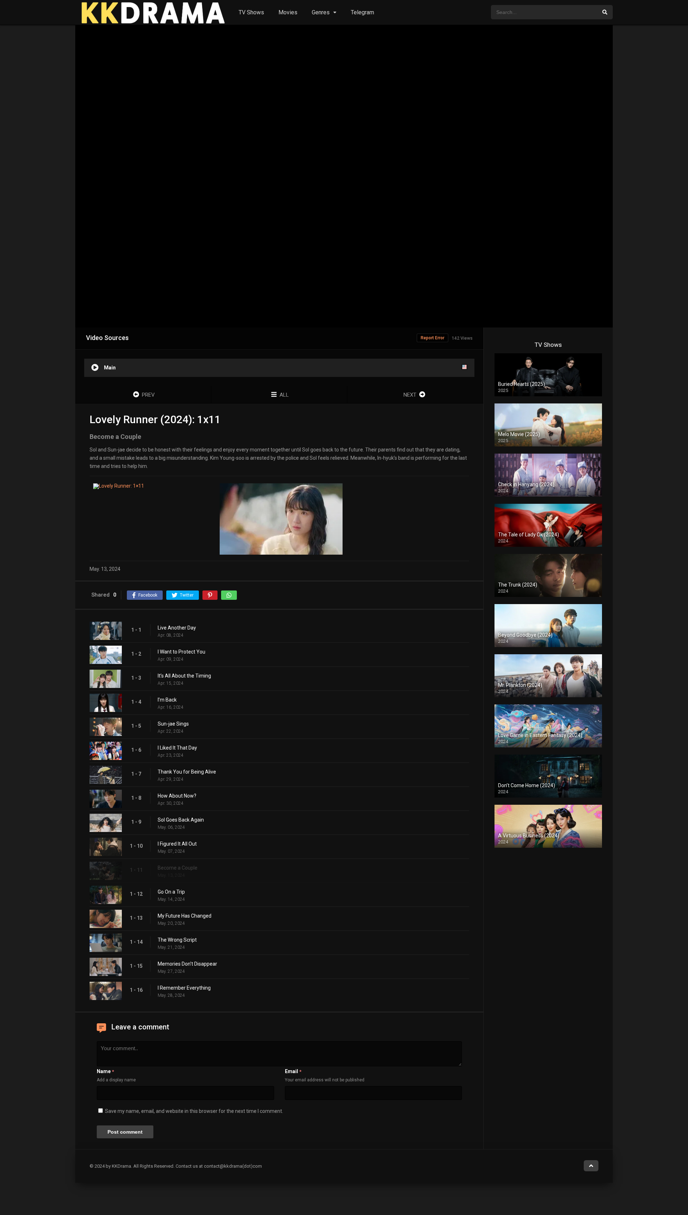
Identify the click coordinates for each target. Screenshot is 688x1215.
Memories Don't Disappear (187, 964)
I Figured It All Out (177, 844)
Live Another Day (177, 628)
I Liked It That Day (177, 748)
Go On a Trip (171, 892)
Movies (287, 12)
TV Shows (251, 12)
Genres (321, 12)
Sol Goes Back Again (181, 820)
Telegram (362, 12)
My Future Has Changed (184, 916)
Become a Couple (177, 868)
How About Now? (177, 796)
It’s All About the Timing (184, 676)
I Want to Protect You (181, 652)
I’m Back (167, 700)
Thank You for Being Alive (187, 772)
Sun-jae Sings (173, 724)
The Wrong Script (177, 940)
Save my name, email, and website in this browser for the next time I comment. (194, 1111)
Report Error (432, 337)
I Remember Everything (184, 988)
